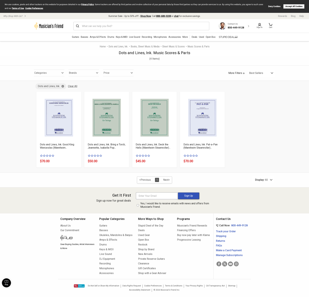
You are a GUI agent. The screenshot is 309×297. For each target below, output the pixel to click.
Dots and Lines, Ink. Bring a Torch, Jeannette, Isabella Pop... (106, 146)
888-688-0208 (163, 16)
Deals (141, 230)
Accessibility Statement (139, 290)
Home (103, 46)
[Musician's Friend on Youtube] (230, 264)
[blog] (77, 238)
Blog (293, 16)
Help (301, 16)
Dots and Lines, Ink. (118, 46)
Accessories (175, 37)
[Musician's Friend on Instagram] (236, 264)
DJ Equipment (107, 258)
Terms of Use (18, 8)
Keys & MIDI (121, 37)
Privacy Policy (87, 4)
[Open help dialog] (6, 282)
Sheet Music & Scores (173, 46)
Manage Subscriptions (229, 255)
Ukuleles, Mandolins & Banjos (115, 235)
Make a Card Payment (229, 250)
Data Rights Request (131, 286)
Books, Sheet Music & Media (145, 46)
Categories (40, 72)
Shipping (221, 236)
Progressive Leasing (189, 239)
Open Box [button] (210, 37)
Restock (142, 244)
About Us (65, 225)
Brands (73, 72)
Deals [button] (194, 37)
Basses (84, 37)
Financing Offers (186, 230)
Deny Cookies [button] (274, 6)
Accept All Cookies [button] (294, 6)
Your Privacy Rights (194, 286)
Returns (220, 240)
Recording (147, 37)
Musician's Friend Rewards (192, 225)
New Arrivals (145, 254)
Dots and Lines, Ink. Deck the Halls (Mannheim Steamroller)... (153, 146)
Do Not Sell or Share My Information (103, 286)
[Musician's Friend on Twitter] (225, 264)
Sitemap (231, 286)
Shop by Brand (146, 249)
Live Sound (134, 37)
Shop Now (145, 16)
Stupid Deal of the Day (150, 225)
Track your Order (226, 231)
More (185, 37)
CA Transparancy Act (215, 286)
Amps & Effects (98, 37)
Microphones (160, 37)
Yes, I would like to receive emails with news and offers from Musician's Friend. (174, 205)
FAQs (219, 245)
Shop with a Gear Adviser (152, 273)
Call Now (231, 225)
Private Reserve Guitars (151, 258)
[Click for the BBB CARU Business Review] (79, 286)
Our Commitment (69, 230)
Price (106, 72)
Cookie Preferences (34, 8)
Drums (111, 37)
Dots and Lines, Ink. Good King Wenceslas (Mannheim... (57, 146)
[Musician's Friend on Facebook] (219, 264)
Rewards (282, 16)
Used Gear (144, 235)
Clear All (72, 86)
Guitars (75, 37)
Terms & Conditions (173, 286)
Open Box (143, 239)
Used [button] (201, 37)
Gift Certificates (147, 268)
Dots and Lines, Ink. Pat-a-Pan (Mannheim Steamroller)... (200, 146)
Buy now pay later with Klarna (193, 235)
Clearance (143, 263)
